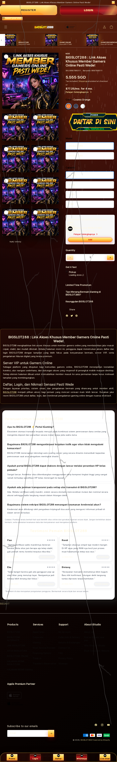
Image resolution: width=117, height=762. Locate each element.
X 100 (71, 194)
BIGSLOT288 (76, 146)
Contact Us (64, 648)
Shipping (83, 81)
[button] (5, 27)
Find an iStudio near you (94, 638)
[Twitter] (72, 316)
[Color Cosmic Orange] (68, 106)
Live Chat (105, 758)
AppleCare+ (39, 632)
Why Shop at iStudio (94, 645)
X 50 (71, 204)
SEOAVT (5, 603)
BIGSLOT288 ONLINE (17, 656)
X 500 (72, 184)
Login (35, 758)
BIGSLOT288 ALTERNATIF (13, 638)
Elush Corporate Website (96, 651)
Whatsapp (82, 758)
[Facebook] (68, 316)
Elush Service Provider (44, 648)
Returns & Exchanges (69, 642)
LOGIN (88, 10)
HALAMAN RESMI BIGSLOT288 (15, 662)
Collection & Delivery (69, 637)
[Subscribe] (51, 733)
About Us (89, 632)
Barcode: (87, 71)
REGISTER (28, 10)
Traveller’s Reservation (44, 664)
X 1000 (72, 175)
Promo (12, 758)
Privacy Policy (65, 658)
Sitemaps (63, 664)
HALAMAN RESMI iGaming (20, 669)
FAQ (60, 653)
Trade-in (37, 658)
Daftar (58, 758)
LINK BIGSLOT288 (16, 645)
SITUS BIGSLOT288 (17, 651)
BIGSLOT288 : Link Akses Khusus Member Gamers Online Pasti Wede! (59, 3)
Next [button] (113, 2)
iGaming (37, 642)
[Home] (44, 27)
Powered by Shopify (101, 740)
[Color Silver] (82, 106)
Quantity (70, 250)
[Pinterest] (77, 316)
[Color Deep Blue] (76, 106)
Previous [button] (3, 2)
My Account (64, 632)
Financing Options (42, 653)
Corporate (38, 637)
